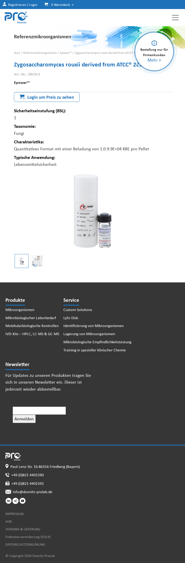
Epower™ (66, 53)
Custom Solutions (77, 309)
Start (17, 53)
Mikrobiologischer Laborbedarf (30, 317)
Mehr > (154, 59)
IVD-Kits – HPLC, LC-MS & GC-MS (32, 333)
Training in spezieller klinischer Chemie (94, 350)
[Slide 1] (37, 261)
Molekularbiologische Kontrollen (32, 325)
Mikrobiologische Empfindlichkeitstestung (97, 341)
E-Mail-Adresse (28, 402)
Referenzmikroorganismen (40, 53)
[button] (57, 4)
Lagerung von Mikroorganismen (89, 333)
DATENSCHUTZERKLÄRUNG (25, 544)
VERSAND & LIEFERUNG (22, 529)
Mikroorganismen (19, 309)
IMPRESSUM (14, 514)
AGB (8, 521)
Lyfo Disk (70, 317)
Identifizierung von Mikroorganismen (93, 325)
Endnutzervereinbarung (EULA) (28, 537)
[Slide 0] (22, 261)
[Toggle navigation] (176, 17)
